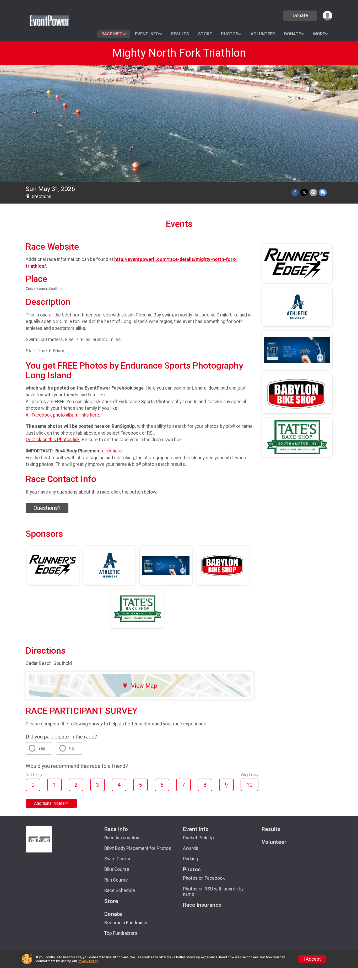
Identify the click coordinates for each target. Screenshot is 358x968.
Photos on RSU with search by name (213, 891)
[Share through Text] (323, 192)
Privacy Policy (88, 961)
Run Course (116, 880)
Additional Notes (49, 803)
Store (205, 33)
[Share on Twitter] (304, 192)
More (319, 33)
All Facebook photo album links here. (63, 415)
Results (180, 33)
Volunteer (263, 33)
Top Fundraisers (120, 933)
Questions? (47, 508)
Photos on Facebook (204, 878)
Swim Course (118, 858)
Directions (40, 196)
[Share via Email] (313, 192)
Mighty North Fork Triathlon (179, 52)
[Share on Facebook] (295, 192)
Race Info (112, 33)
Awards (190, 848)
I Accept (312, 959)
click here (112, 450)
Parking (190, 858)
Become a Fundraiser (126, 922)
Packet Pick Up (198, 837)
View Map (144, 685)
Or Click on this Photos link (53, 439)
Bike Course (116, 869)
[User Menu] (327, 15)
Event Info (147, 33)
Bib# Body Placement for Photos (137, 848)
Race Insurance (202, 905)
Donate (300, 15)
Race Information (121, 837)
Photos (229, 33)
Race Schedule (119, 890)
